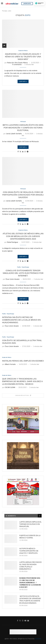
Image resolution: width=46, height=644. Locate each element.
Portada (4, 11)
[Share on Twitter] (20, 152)
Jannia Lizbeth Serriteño (14, 134)
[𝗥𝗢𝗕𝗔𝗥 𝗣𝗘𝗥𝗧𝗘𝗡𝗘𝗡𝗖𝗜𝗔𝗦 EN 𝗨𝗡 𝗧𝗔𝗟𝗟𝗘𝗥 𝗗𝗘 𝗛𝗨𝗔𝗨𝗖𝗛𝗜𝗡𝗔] (10, 581)
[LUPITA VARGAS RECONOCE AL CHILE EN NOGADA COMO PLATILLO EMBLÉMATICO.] (10, 565)
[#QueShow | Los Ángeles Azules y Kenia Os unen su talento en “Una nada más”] (23, 34)
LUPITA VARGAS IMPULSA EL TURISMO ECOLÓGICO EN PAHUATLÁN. (30, 524)
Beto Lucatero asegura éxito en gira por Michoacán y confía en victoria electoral (23, 127)
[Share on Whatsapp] (25, 152)
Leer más (22, 81)
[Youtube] (25, 620)
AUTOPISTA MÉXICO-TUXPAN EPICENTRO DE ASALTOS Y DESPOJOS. (28, 551)
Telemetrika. (38, 638)
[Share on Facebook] (18, 152)
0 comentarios (17, 64)
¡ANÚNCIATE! (27, 3)
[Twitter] (20, 620)
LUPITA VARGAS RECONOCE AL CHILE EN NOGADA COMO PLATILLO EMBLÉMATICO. (30, 565)
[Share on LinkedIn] (22, 152)
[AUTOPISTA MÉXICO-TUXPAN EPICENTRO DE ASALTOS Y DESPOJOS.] (10, 551)
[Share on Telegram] (27, 152)
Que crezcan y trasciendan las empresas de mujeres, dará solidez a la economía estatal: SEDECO (22, 381)
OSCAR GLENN (10, 387)
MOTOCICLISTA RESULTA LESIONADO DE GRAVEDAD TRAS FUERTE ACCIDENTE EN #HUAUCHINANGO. (30, 599)
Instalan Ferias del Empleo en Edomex (23, 361)
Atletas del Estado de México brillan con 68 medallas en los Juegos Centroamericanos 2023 (23, 236)
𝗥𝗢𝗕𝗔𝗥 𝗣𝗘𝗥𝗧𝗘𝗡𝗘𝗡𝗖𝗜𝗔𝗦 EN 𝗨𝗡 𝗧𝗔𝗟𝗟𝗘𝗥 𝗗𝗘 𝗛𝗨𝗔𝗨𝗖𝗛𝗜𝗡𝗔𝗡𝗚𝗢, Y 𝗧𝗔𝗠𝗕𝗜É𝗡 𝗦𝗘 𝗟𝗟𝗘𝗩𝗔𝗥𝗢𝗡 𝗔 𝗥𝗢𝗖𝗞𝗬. (30, 582)
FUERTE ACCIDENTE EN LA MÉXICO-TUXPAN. (29, 537)
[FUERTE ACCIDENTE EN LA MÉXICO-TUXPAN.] (10, 538)
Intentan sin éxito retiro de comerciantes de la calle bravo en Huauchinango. (21, 320)
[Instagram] (22, 620)
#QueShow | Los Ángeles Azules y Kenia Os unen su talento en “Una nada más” (23, 56)
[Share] (4, 45)
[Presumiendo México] (39, 3)
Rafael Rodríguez (12, 242)
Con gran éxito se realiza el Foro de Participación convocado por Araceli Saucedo (23, 195)
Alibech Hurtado (10, 364)
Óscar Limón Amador (13, 279)
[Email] (28, 620)
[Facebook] (17, 620)
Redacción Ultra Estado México (17, 63)
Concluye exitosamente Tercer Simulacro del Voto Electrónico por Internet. (23, 273)
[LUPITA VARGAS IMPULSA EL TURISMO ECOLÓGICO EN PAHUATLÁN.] (10, 525)
